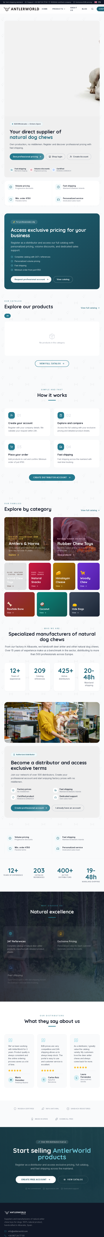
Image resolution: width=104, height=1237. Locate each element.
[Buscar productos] (92, 9)
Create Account (80, 156)
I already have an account (68, 808)
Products (57, 9)
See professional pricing (25, 156)
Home (44, 9)
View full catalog (89, 308)
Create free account (34, 1179)
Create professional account (29, 808)
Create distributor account (50, 477)
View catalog (63, 279)
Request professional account (30, 279)
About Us (73, 9)
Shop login (57, 156)
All (7, 316)
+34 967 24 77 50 (16, 1235)
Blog (84, 9)
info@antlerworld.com (18, 1231)
